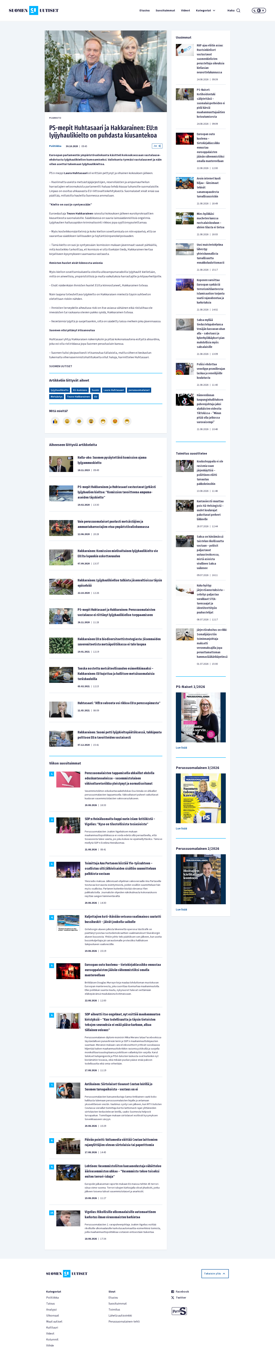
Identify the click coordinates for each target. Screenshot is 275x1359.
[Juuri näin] (55, 421)
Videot (185, 10)
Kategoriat (203, 10)
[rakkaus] (115, 421)
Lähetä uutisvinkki (120, 1316)
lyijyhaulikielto (59, 390)
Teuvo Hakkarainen (78, 397)
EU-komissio (80, 390)
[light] (263, 10)
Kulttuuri (52, 1328)
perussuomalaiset (139, 390)
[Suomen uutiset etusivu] (30, 10)
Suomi (95, 390)
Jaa (155, 145)
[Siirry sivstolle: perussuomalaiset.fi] (200, 1311)
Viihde (50, 1345)
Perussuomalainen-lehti (124, 1322)
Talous (50, 1304)
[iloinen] (67, 421)
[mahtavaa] (103, 421)
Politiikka (55, 146)
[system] (259, 10)
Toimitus (114, 1310)
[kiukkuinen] (91, 421)
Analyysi (51, 1310)
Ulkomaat (52, 1316)
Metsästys (56, 397)
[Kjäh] (127, 421)
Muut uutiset (54, 1322)
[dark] (255, 10)
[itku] (79, 421)
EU (95, 397)
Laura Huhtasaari (114, 390)
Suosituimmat (165, 10)
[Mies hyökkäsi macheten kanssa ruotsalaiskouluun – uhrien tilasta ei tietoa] (185, 224)
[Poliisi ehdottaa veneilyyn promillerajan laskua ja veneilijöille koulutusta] (185, 374)
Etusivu (145, 10)
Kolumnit (52, 1339)
